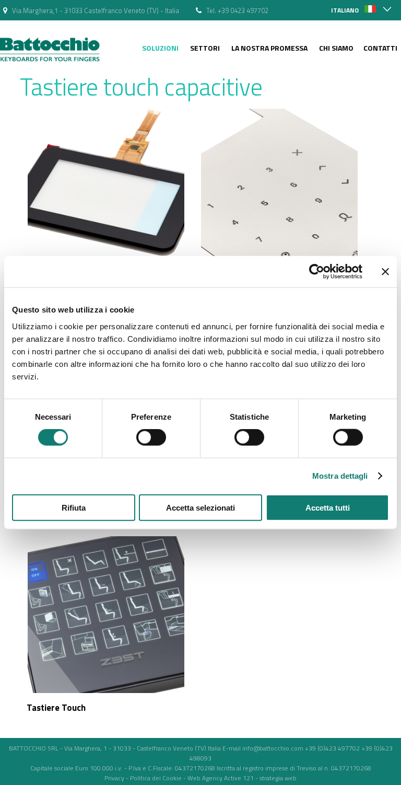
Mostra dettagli (340, 475)
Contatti (380, 47)
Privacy (114, 778)
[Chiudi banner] (385, 271)
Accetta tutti (327, 507)
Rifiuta (74, 507)
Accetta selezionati (200, 507)
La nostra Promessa (269, 47)
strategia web (278, 778)
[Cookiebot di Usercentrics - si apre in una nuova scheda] (316, 272)
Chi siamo (336, 47)
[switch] (151, 437)
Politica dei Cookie (156, 778)
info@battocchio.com (272, 748)
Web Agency (204, 778)
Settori (205, 47)
